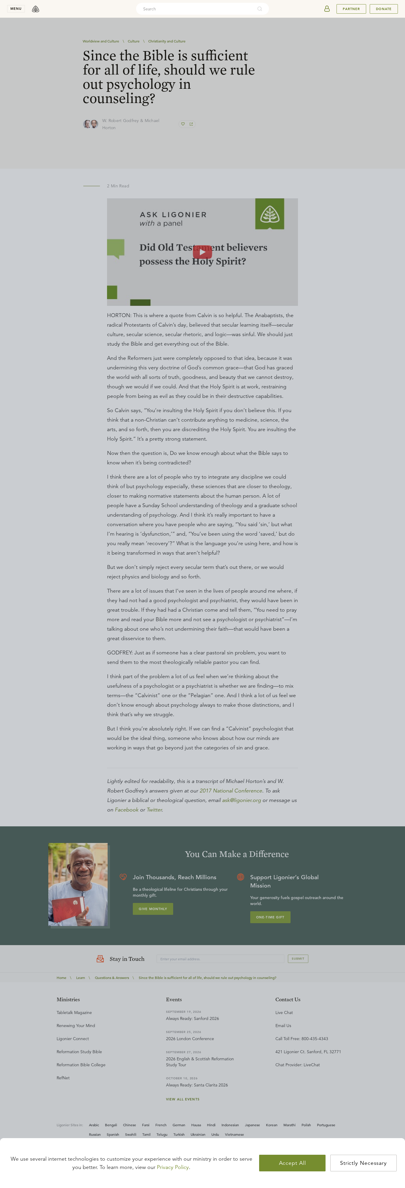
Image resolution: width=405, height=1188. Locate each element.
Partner (351, 9)
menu (16, 9)
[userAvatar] (327, 9)
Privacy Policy (173, 1167)
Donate (384, 9)
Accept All (292, 1163)
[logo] (36, 9)
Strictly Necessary (363, 1163)
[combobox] (194, 9)
